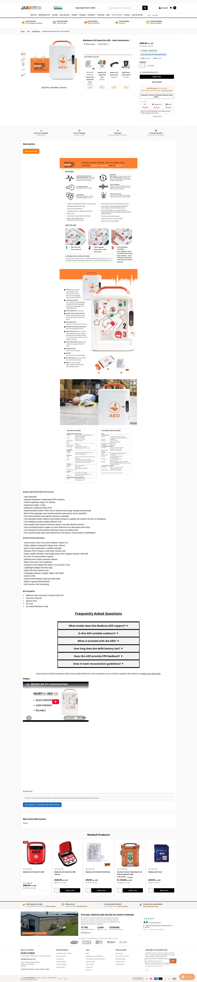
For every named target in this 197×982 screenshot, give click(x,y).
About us (89, 970)
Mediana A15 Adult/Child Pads (102, 75)
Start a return (90, 964)
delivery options (51, 906)
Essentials (91, 15)
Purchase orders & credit (63, 953)
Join (172, 961)
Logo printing (60, 967)
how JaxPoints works (167, 90)
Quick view (36, 854)
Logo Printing (117, 15)
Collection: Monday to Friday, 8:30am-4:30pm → (35, 970)
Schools (127, 15)
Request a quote (61, 956)
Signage (74, 15)
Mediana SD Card (155, 872)
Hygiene (55, 15)
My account (119, 953)
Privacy (65, 978)
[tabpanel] (36, 867)
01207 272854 (28, 953)
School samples (61, 962)
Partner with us (120, 962)
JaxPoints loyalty (120, 959)
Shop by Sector (137, 15)
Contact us (89, 967)
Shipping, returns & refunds (94, 956)
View (90, 87)
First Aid (33, 15)
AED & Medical (65, 15)
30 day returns (157, 116)
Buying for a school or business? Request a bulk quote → (156, 96)
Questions (27, 791)
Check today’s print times (150, 906)
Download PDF (31, 151)
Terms (60, 978)
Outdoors (100, 15)
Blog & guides (120, 964)
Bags (108, 15)
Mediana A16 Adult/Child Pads (90, 79)
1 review (129, 877)
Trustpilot (145, 58)
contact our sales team (150, 673)
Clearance (155, 15)
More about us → (86, 932)
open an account (123, 906)
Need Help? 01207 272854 (85, 8)
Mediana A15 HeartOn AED (33, 872)
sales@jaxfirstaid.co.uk (28, 959)
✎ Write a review (89, 44)
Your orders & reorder (122, 956)
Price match (60, 959)
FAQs (87, 953)
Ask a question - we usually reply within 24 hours (42, 805)
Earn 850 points (152, 88)
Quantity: (143, 62)
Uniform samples (61, 964)
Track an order (90, 962)
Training (82, 15)
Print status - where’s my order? (95, 959)
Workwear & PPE (44, 15)
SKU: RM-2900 (103, 44)
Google (156, 58)
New (149, 15)
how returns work (81, 906)
